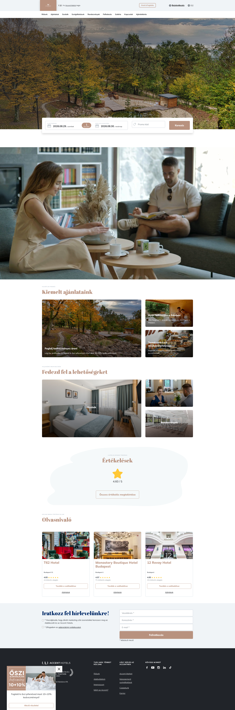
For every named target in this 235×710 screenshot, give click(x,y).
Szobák (65, 14)
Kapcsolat (128, 14)
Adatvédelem (99, 679)
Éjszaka (86, 127)
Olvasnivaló (56, 519)
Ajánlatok (55, 14)
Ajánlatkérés (141, 14)
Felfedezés (107, 14)
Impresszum (99, 684)
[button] (9, 64)
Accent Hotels (70, 5)
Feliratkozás (156, 635)
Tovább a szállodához (66, 586)
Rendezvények (94, 14)
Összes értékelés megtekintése (117, 494)
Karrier (122, 693)
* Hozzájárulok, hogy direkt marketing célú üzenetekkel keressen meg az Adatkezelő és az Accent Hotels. (76, 621)
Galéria (118, 14)
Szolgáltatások (78, 14)
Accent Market (126, 673)
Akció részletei (31, 705)
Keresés (179, 125)
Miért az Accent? (101, 690)
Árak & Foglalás (147, 5)
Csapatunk (124, 688)
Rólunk (44, 14)
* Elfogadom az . (63, 627)
